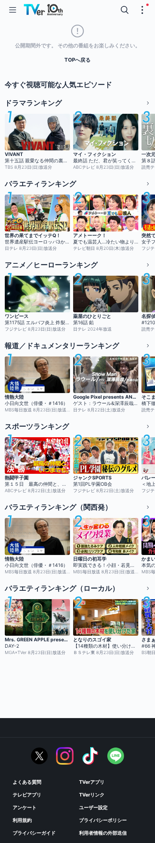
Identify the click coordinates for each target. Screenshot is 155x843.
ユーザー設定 (93, 807)
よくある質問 (27, 782)
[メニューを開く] (12, 10)
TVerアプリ (92, 782)
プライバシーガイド (34, 833)
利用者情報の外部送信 (103, 833)
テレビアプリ (27, 795)
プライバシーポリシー (103, 820)
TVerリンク (92, 795)
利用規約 (22, 820)
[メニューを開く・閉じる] (142, 10)
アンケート (25, 807)
